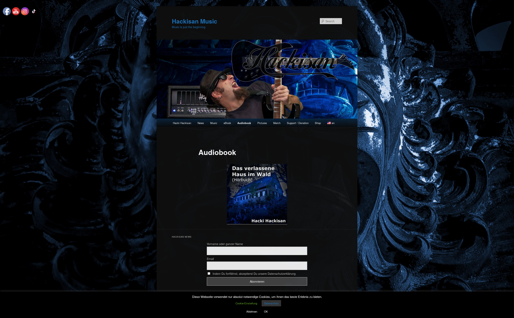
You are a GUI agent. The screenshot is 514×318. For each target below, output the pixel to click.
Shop (318, 123)
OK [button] (266, 311)
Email (210, 259)
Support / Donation (298, 123)
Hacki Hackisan (182, 123)
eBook (227, 123)
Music (213, 123)
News (201, 123)
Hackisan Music (194, 21)
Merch (276, 123)
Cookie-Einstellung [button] (246, 303)
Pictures (262, 123)
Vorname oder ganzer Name (225, 244)
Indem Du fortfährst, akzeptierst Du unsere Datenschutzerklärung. (254, 274)
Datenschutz (271, 303)
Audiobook (244, 123)
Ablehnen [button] (251, 311)
